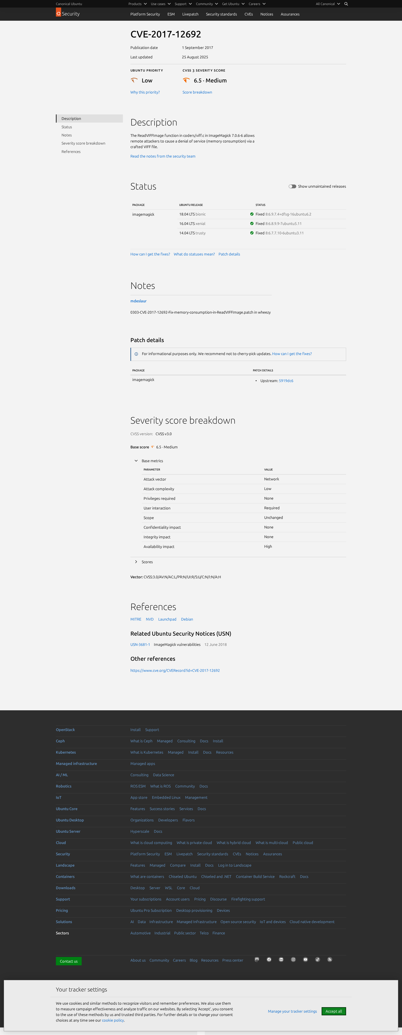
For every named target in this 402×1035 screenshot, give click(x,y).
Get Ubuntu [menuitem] (230, 4)
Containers (65, 876)
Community (185, 786)
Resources (224, 752)
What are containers (147, 876)
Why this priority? (145, 92)
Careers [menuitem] (254, 4)
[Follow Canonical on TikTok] (319, 960)
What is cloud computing (151, 842)
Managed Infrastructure (197, 922)
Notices (266, 14)
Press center (232, 960)
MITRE (135, 619)
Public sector (185, 933)
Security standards (221, 14)
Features (137, 809)
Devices (223, 910)
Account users (178, 899)
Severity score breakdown (83, 143)
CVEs (249, 14)
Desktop (137, 888)
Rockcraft (287, 876)
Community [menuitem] (204, 4)
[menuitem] (328, 4)
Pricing (200, 899)
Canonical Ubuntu (69, 4)
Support (152, 729)
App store (138, 797)
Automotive (140, 933)
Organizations (142, 820)
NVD (150, 619)
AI (132, 922)
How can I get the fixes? (150, 254)
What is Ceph (141, 741)
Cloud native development (312, 922)
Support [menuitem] (181, 4)
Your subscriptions (145, 899)
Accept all (334, 1011)
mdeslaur (138, 301)
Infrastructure (161, 922)
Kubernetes (66, 752)
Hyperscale (139, 831)
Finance (219, 933)
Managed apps (142, 763)
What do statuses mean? (194, 254)
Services (186, 809)
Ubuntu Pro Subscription (151, 910)
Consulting (186, 741)
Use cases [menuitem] (158, 4)
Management (196, 797)
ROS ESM (138, 786)
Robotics (63, 786)
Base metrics (152, 461)
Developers (168, 820)
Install (135, 729)
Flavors (189, 820)
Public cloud (303, 842)
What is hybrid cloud (234, 842)
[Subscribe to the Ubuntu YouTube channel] (307, 960)
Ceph (60, 741)
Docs (204, 741)
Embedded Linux (166, 797)
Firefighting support (248, 899)
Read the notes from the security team (163, 156)
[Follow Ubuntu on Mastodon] (258, 960)
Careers (179, 960)
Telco (204, 933)
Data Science (163, 775)
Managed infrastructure (76, 763)
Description (71, 118)
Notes (67, 135)
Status (67, 127)
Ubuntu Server (68, 831)
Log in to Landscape (234, 865)
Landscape (65, 865)
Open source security (238, 922)
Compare (178, 865)
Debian (187, 619)
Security (63, 854)
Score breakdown (197, 92)
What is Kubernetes (146, 752)
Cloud (61, 842)
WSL (168, 888)
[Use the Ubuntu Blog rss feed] (331, 960)
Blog (193, 960)
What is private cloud (194, 842)
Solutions (64, 922)
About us (138, 960)
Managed (165, 741)
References (71, 151)
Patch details (229, 254)
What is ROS (160, 786)
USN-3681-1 (140, 644)
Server (154, 888)
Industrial (162, 933)
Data (142, 922)
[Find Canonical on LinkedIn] (282, 960)
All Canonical (325, 4)
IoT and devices (273, 922)
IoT (58, 797)
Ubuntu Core (66, 809)
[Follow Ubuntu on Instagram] (294, 960)
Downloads (65, 888)
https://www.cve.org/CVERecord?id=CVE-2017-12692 (175, 670)
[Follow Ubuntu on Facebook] (270, 960)
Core (181, 888)
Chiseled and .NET (216, 876)
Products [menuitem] (135, 4)
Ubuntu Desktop (70, 820)
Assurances (290, 14)
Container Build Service (255, 876)
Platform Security (145, 14)
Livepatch (190, 14)
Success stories (162, 809)
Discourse (218, 899)
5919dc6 (286, 380)
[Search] (346, 4)
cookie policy (113, 1020)
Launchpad (167, 619)
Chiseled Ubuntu (183, 876)
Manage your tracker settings (292, 1011)
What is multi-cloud (272, 842)
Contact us (69, 961)
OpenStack (65, 729)
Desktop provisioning (194, 910)
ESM (171, 14)
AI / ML (62, 775)
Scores (147, 562)
